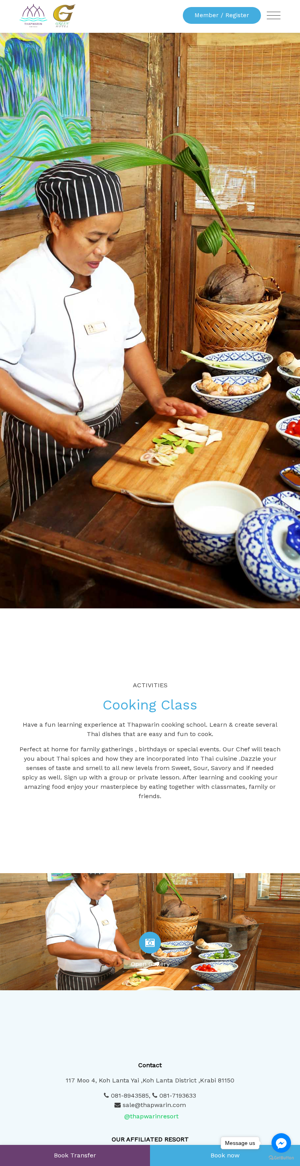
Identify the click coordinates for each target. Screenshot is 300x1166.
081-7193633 (176, 1095)
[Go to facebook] (281, 1143)
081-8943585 (129, 1095)
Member (222, 15)
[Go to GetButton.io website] (281, 1158)
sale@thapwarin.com (154, 1105)
